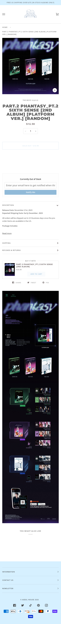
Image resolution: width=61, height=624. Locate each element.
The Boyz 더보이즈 (30, 100)
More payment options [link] (30, 162)
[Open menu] (6, 14)
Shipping (6, 243)
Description (8, 205)
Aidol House (28, 600)
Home (5, 27)
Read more (6, 233)
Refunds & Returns (11, 250)
